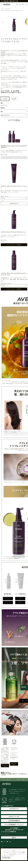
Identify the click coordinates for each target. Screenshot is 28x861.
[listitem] (14, 141)
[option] (14, 22)
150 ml (14, 98)
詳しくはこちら (5, 765)
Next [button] (25, 22)
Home (2, 8)
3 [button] (10, 34)
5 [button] (14, 34)
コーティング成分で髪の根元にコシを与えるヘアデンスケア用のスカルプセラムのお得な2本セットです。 (13, 151)
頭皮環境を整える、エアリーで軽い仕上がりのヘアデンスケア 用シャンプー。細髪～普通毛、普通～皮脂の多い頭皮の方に (14, 279)
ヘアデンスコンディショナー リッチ (20, 602)
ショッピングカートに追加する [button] (14, 244)
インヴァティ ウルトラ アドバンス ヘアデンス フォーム (13, 232)
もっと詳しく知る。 (6, 857)
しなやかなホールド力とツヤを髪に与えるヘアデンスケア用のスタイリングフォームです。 (14, 235)
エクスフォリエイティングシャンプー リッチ (8, 602)
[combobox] (14, 198)
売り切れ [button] (14, 157)
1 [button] (6, 34)
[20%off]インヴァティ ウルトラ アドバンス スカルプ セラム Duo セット (14, 146)
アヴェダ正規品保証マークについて (14, 824)
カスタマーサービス (14, 816)
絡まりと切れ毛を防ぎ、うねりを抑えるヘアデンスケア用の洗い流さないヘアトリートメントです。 (14, 191)
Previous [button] (3, 22)
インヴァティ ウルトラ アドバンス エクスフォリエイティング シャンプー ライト (14, 274)
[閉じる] (23, 852)
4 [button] (12, 34)
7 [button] (17, 34)
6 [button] (15, 34)
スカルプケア (7, 8)
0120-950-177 (14, 808)
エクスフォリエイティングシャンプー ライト (8, 598)
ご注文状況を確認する (14, 820)
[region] (14, 854)
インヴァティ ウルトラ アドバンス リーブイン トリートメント (14, 186)
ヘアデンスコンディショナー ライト (20, 598)
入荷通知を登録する (14, 203)
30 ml (5, 98)
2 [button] (8, 34)
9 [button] (21, 34)
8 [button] (19, 34)
